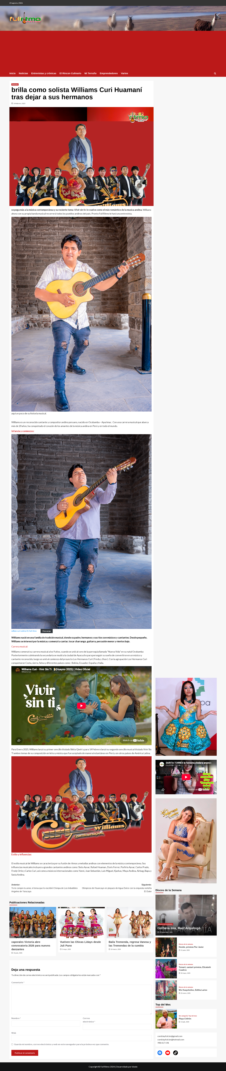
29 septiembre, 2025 (166, 932)
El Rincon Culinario (70, 73)
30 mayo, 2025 (185, 973)
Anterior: (44, 888)
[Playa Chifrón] (166, 1019)
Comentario (17, 982)
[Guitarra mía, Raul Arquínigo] (186, 915)
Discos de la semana (165, 924)
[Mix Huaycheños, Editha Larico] (166, 990)
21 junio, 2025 (185, 950)
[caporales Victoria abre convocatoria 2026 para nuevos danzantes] (32, 922)
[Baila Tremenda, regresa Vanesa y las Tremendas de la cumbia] (130, 922)
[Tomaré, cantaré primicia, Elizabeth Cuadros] (166, 968)
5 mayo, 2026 (66, 949)
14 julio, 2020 (185, 1022)
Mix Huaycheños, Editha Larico (193, 990)
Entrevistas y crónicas (43, 73)
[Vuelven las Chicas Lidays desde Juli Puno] (81, 922)
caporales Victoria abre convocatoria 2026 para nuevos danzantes (30, 945)
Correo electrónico (89, 1020)
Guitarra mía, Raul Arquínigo (178, 928)
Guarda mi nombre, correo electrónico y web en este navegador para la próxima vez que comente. (61, 1044)
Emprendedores (109, 73)
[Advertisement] (113, 50)
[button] (215, 73)
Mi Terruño (90, 73)
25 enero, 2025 (185, 993)
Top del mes (192, 1016)
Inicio (12, 73)
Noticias (23, 73)
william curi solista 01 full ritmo (24, 631)
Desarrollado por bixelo (126, 1066)
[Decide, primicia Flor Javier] (166, 947)
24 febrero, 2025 (19, 103)
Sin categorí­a (183, 1016)
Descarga (47, 631)
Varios (124, 73)
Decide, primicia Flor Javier (191, 947)
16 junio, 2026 (17, 953)
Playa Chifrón (185, 1019)
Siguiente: (117, 888)
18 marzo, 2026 (116, 949)
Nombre (16, 1018)
